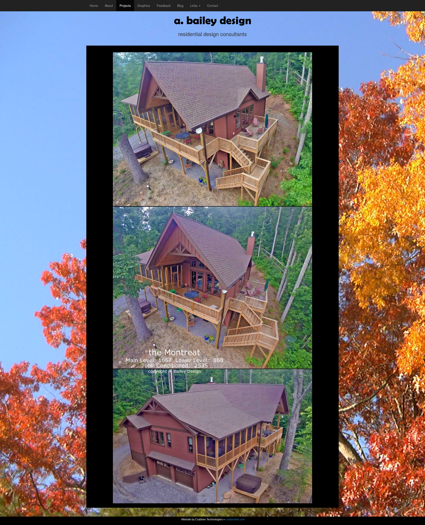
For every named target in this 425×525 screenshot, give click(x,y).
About (109, 5)
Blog (180, 5)
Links (194, 5)
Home (94, 5)
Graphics (143, 5)
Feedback (164, 5)
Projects (125, 5)
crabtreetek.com (235, 519)
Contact (212, 5)
